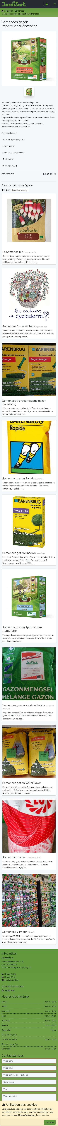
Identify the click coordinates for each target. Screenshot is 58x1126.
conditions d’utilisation (24, 1115)
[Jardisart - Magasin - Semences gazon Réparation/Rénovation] (29, 92)
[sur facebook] (3, 990)
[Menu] (54, 4)
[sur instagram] (6, 990)
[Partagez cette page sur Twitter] (47, 174)
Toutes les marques (19, 190)
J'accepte (50, 1122)
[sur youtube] (12, 990)
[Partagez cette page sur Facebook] (44, 174)
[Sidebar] (46, 4)
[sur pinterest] (9, 990)
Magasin (9, 11)
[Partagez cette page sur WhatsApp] (54, 174)
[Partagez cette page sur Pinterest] (51, 174)
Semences (19, 11)
